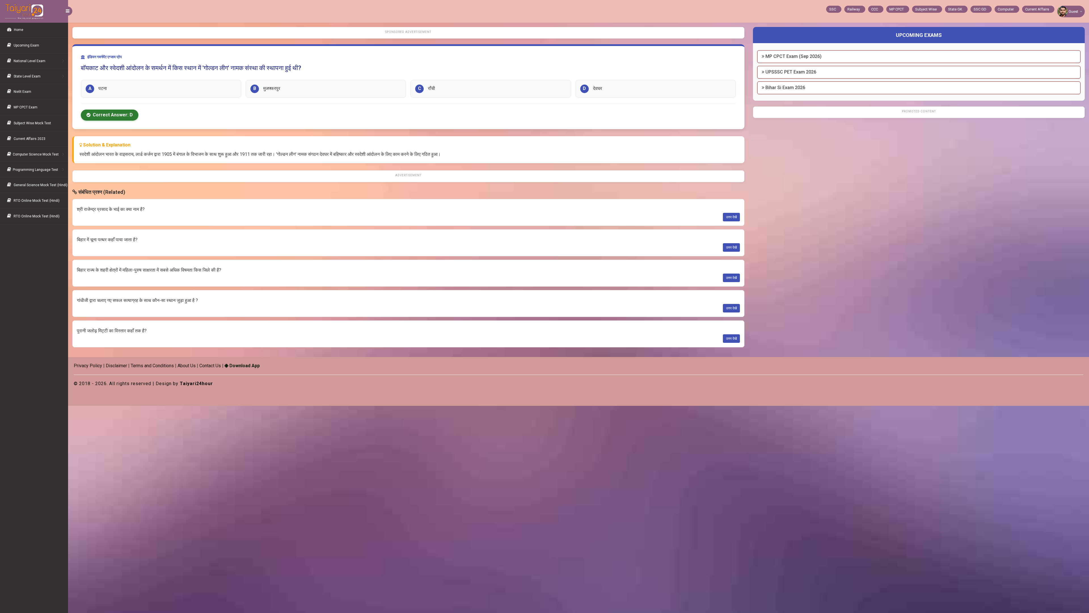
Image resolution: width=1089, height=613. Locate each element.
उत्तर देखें (731, 217)
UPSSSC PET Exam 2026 (790, 72)
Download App (244, 365)
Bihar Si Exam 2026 (784, 87)
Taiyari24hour (196, 383)
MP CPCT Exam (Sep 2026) (793, 56)
